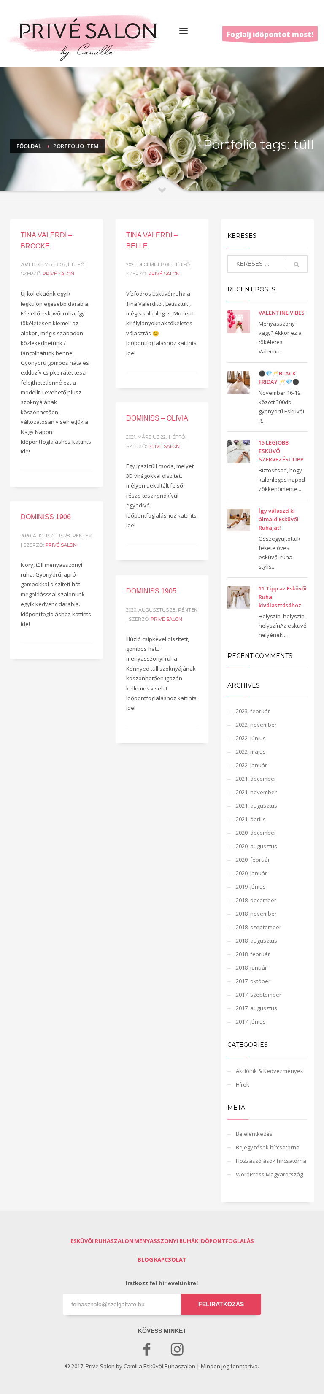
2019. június (251, 886)
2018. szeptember (258, 927)
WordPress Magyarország (269, 1174)
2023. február (253, 711)
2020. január (251, 873)
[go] (297, 264)
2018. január (251, 967)
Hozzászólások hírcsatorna (271, 1161)
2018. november (256, 913)
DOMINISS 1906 (46, 516)
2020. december (256, 832)
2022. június (251, 738)
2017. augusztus (256, 1008)
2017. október (253, 981)
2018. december (256, 900)
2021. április (251, 819)
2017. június (251, 1021)
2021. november (256, 792)
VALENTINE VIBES (282, 312)
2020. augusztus (256, 846)
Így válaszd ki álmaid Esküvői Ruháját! (279, 519)
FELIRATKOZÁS (221, 1304)
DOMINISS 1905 (151, 591)
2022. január (251, 765)
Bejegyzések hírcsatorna (268, 1147)
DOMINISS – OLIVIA (157, 418)
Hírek (242, 1084)
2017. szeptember (258, 994)
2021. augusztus (256, 805)
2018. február (253, 954)
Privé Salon (58, 274)
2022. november (256, 724)
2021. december (256, 778)
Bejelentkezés (254, 1134)
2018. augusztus (256, 940)
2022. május (251, 751)
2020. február (253, 859)
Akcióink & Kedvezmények (269, 1071)
